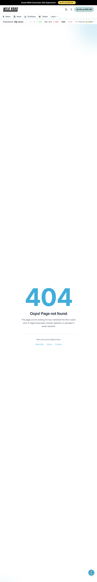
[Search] (66, 9)
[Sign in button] (71, 9)
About (49, 344)
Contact (58, 344)
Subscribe (39, 344)
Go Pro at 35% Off (84, 9)
